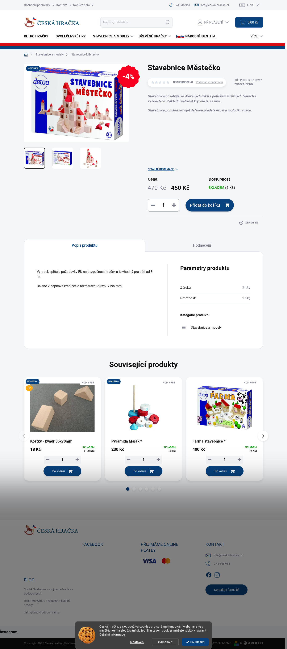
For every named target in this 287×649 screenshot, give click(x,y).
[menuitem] (37, 36)
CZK (250, 5)
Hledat (167, 22)
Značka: (244, 84)
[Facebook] (208, 574)
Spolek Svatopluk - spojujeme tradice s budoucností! (48, 591)
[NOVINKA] (143, 407)
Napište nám (81, 5)
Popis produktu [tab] (84, 245)
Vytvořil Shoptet (220, 643)
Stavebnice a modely (206, 327)
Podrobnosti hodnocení (209, 82)
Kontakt (61, 5)
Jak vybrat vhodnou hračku (42, 612)
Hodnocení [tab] (202, 245)
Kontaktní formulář (226, 589)
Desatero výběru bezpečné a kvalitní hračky (47, 603)
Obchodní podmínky (37, 5)
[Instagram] (217, 574)
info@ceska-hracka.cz (228, 555)
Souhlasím (197, 642)
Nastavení (137, 642)
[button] (128, 489)
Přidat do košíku (205, 205)
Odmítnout (165, 642)
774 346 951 (222, 563)
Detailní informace (112, 634)
